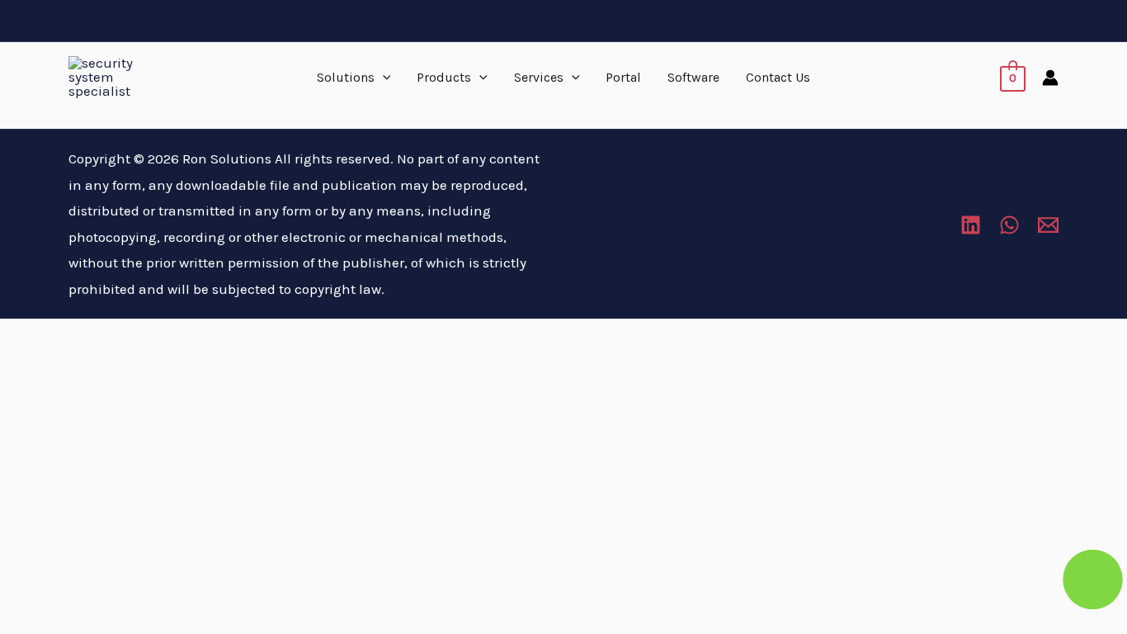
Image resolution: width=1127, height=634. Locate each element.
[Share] (138, 336)
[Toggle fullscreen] (82, 336)
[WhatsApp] (1009, 225)
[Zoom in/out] (26, 336)
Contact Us (778, 77)
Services (539, 77)
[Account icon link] (1050, 77)
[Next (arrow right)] (82, 366)
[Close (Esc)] (194, 336)
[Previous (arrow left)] (26, 366)
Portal (623, 77)
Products (444, 77)
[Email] (1048, 225)
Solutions (346, 77)
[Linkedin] (970, 225)
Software (693, 77)
